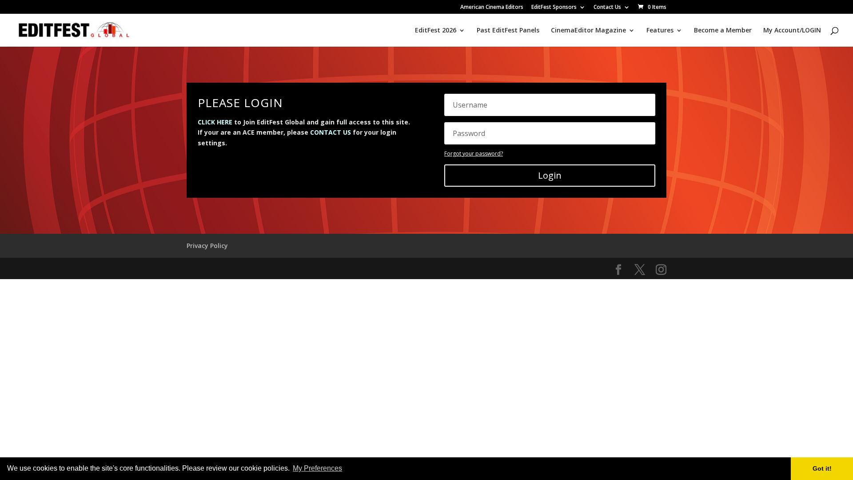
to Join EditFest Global (251, 122)
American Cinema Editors (491, 7)
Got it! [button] (822, 468)
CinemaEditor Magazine (588, 30)
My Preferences (317, 468)
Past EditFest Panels (508, 30)
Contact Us (607, 7)
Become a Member (723, 30)
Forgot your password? (473, 153)
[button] (346, 469)
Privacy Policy (207, 245)
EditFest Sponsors (554, 7)
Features (660, 30)
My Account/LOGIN (792, 30)
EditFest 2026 (435, 30)
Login (550, 175)
